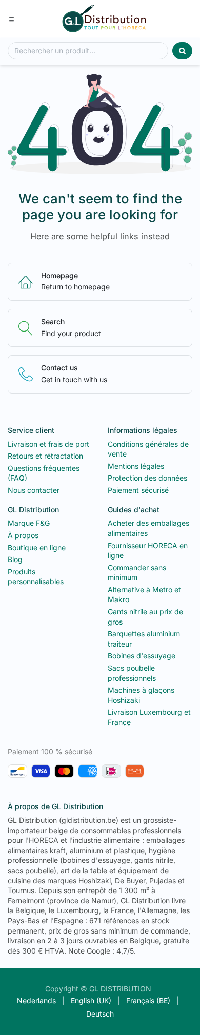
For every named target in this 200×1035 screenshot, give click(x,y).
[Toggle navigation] (11, 18)
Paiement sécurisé (138, 490)
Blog (15, 559)
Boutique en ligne (37, 547)
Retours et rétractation (45, 455)
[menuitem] (36, 1000)
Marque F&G (29, 523)
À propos (23, 535)
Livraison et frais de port (48, 444)
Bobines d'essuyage (141, 655)
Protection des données (147, 477)
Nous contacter (33, 490)
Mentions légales (136, 466)
